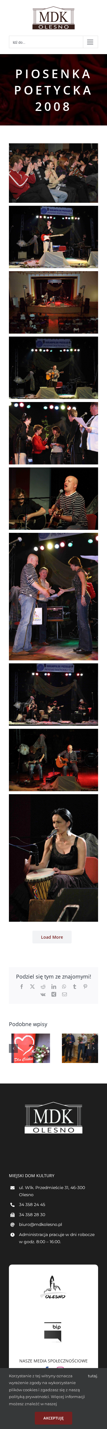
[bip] (53, 1320)
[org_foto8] (53, 471)
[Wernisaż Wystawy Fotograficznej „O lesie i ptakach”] (78, 1048)
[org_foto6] (53, 340)
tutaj (92, 1375)
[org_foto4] (53, 209)
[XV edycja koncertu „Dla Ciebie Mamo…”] (28, 1048)
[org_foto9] (53, 536)
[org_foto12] (53, 797)
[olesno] (53, 1275)
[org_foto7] (53, 405)
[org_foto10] (53, 667)
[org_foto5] (53, 274)
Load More (52, 937)
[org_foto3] (53, 147)
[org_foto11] (53, 732)
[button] (13, 1048)
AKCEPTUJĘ (53, 1418)
